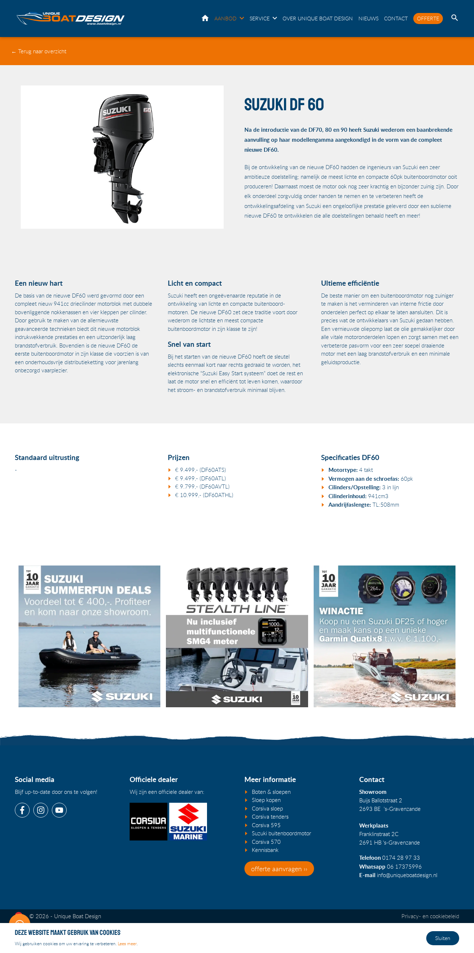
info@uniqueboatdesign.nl (407, 875)
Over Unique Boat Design (318, 18)
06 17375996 (404, 866)
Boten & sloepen (271, 791)
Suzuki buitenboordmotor (281, 833)
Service (260, 18)
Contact (396, 18)
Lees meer (127, 943)
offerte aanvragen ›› (279, 868)
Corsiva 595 (266, 825)
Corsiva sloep (267, 808)
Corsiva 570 (266, 841)
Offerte (428, 18)
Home (205, 17)
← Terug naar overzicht (38, 51)
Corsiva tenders (270, 816)
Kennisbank (265, 849)
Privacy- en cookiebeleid (430, 916)
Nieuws (368, 18)
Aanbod (225, 18)
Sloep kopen (266, 799)
